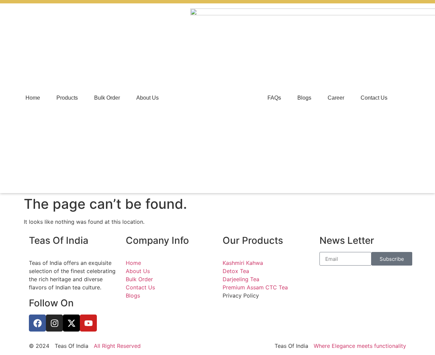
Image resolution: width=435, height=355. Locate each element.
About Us (147, 98)
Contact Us (374, 98)
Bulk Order (107, 98)
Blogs (304, 98)
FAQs (274, 98)
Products (67, 98)
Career (336, 98)
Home (32, 98)
